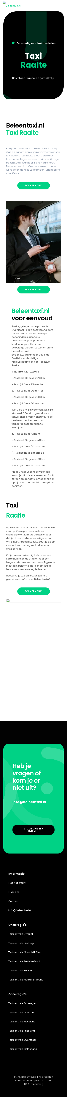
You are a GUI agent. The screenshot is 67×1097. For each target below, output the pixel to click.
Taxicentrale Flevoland (21, 1021)
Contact (13, 901)
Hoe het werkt (16, 882)
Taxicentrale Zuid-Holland (24, 961)
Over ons (14, 892)
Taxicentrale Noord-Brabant (25, 979)
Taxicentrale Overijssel (22, 1039)
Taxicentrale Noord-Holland (25, 952)
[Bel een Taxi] (12, 5)
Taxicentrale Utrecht (20, 934)
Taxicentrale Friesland (21, 1030)
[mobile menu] (62, 5)
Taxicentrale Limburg (21, 943)
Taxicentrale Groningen (22, 1003)
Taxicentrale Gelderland (22, 1049)
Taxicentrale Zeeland (21, 970)
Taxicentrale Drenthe (21, 1012)
